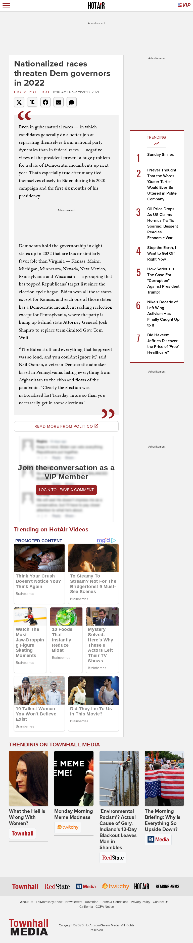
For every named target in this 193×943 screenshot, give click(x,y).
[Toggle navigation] (6, 5)
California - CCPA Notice (96, 907)
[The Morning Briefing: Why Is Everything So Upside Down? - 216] (164, 778)
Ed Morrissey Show (49, 902)
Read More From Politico (64, 426)
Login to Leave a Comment (66, 489)
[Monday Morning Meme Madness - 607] (73, 778)
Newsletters (73, 902)
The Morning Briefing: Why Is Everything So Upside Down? (162, 820)
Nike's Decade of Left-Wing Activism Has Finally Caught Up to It (163, 314)
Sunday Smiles (160, 154)
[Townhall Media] (28, 927)
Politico (33, 92)
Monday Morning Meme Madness (73, 814)
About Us (26, 902)
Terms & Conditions (114, 902)
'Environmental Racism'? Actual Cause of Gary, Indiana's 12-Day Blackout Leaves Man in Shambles (118, 829)
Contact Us (160, 902)
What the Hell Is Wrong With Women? (27, 817)
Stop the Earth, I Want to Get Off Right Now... (161, 253)
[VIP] (184, 5)
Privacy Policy (140, 902)
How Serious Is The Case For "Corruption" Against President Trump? (163, 281)
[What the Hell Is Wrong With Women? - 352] (28, 778)
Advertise (91, 902)
